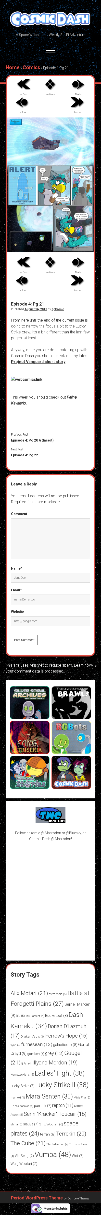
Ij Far (26, 1063)
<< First (23, 94)
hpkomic (58, 309)
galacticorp (65, 1044)
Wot (78, 1156)
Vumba (53, 1154)
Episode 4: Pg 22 (24, 455)
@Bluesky (73, 833)
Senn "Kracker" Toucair (55, 1114)
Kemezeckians (22, 1074)
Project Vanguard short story (38, 361)
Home (13, 67)
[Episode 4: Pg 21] (50, 250)
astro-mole (58, 994)
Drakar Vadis (33, 1036)
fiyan (16, 1045)
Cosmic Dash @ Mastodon (50, 839)
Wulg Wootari (24, 1164)
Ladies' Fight (60, 1073)
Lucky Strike (23, 1086)
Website (17, 612)
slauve (30, 1124)
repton (62, 1105)
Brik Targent (34, 1016)
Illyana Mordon (55, 1063)
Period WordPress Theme (37, 1197)
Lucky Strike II (62, 1085)
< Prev (23, 112)
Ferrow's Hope (66, 1036)
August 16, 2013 (36, 309)
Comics (31, 67)
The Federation (57, 1144)
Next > (78, 94)
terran (47, 1134)
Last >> (77, 112)
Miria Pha (82, 1097)
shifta (16, 1124)
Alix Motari (29, 993)
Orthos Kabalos (22, 1106)
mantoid (18, 1097)
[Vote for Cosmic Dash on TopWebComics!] (50, 822)
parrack (42, 1106)
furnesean (36, 1044)
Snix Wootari (51, 1124)
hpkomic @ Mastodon (43, 833)
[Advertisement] (50, 898)
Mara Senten (49, 1096)
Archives (50, 94)
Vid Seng (24, 1156)
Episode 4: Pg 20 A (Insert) (32, 440)
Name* (16, 568)
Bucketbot (56, 1015)
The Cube (28, 1143)
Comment (19, 514)
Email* (16, 590)
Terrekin (71, 1133)
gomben (35, 1054)
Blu (20, 1016)
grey (54, 1053)
